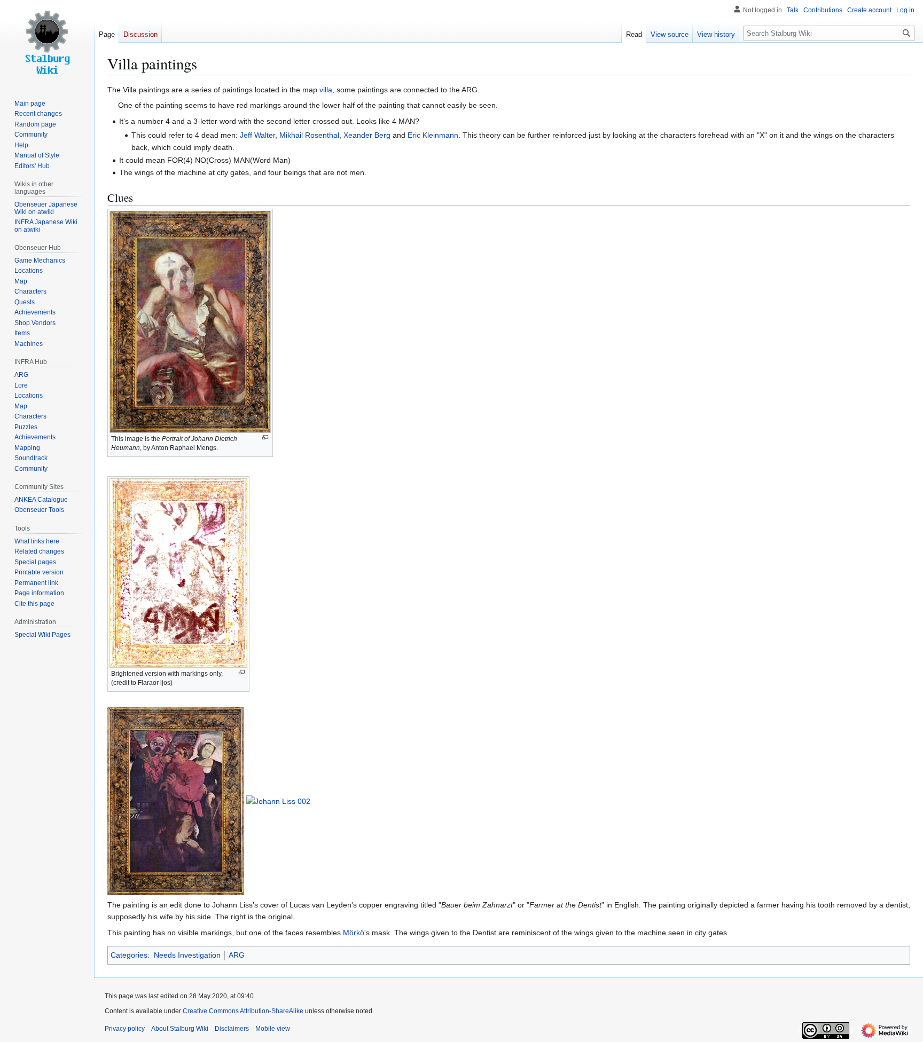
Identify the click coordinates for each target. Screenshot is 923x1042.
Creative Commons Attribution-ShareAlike (243, 1011)
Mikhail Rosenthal (309, 135)
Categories (129, 955)
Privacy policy (125, 1028)
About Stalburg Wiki (179, 1028)
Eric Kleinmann (433, 135)
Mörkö (353, 932)
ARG (237, 955)
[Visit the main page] (47, 42)
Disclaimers (232, 1028)
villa (325, 89)
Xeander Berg (366, 135)
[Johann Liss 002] (278, 800)
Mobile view (272, 1028)
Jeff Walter (257, 135)
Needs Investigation (187, 955)
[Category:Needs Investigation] (111, 105)
